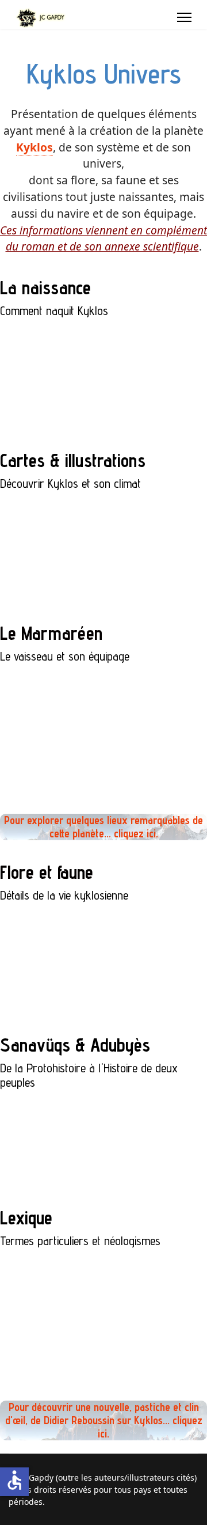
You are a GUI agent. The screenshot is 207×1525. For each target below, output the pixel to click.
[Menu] (184, 17)
